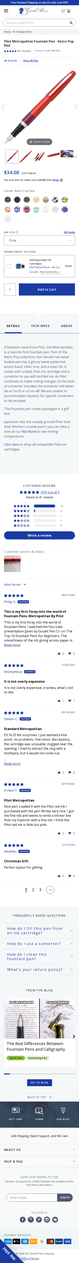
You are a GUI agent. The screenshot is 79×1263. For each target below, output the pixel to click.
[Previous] (3, 107)
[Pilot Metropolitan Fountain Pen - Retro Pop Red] (12, 156)
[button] (22, 506)
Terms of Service (29, 1258)
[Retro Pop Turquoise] (36, 209)
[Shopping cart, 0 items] (71, 11)
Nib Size (9, 232)
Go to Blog (39, 1082)
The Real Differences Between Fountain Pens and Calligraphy (36, 1046)
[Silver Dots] (45, 209)
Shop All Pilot (30, 60)
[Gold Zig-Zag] (45, 199)
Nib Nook (29, 431)
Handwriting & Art (37, 1058)
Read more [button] (12, 645)
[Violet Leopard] (64, 209)
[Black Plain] (17, 199)
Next (76, 157)
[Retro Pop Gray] (55, 199)
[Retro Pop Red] (26, 209)
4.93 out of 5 (50, 492)
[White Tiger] (7, 219)
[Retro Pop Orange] (7, 209)
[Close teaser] (24, 1259)
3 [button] (40, 890)
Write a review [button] (39, 535)
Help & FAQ (13, 1161)
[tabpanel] (39, 403)
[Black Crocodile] (7, 199)
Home (7, 32)
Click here (11, 444)
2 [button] (33, 890)
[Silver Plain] (55, 209)
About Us (12, 1150)
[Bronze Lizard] (26, 199)
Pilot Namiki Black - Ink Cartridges (9, 266)
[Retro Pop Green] (64, 199)
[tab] (13, 328)
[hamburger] (6, 11)
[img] (13, 595)
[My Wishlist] (63, 11)
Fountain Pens (24, 32)
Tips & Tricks (16, 1058)
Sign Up (65, 1197)
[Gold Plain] (36, 199)
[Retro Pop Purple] (17, 209)
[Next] (76, 107)
